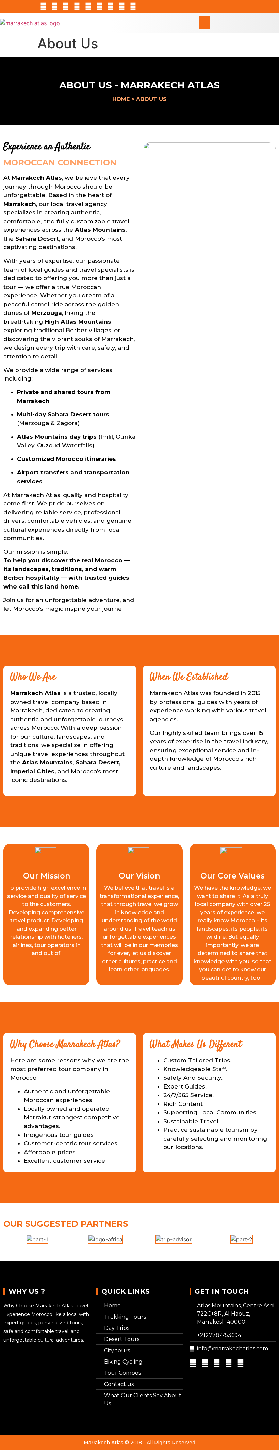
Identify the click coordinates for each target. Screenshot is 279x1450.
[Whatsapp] (66, 6)
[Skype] (54, 6)
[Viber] (111, 6)
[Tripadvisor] (43, 6)
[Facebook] (88, 6)
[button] (204, 22)
